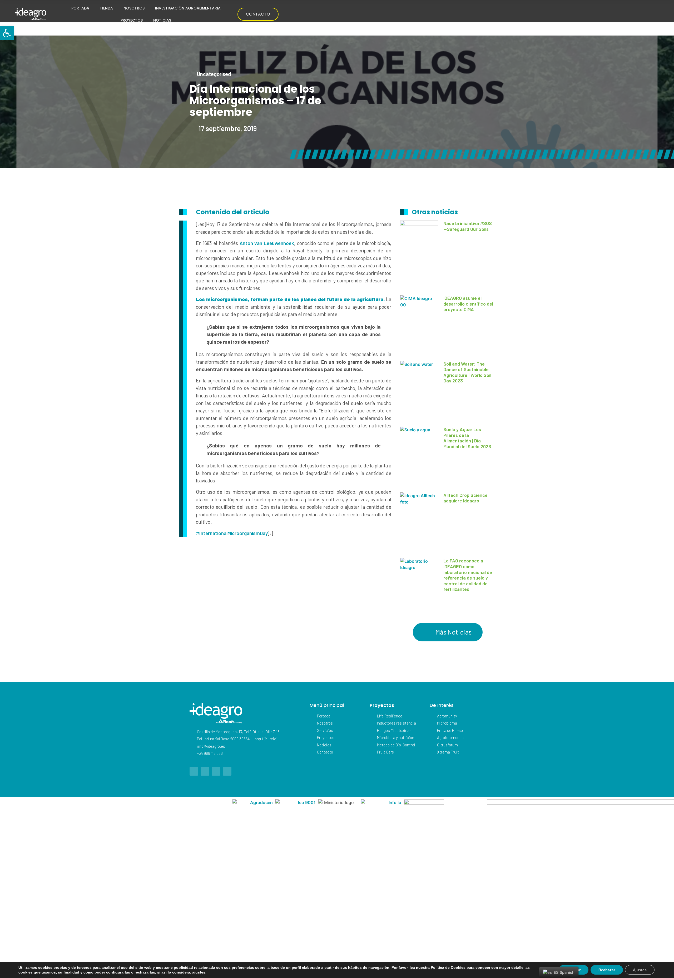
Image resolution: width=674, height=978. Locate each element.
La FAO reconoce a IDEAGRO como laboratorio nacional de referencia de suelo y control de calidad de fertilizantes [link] (467, 575)
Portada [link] (80, 8)
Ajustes (640, 970)
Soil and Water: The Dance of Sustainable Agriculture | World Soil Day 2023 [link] (467, 372)
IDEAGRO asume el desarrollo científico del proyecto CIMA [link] (468, 303)
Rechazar (606, 970)
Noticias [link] (162, 20)
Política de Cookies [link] (448, 967)
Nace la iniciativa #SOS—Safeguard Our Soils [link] (467, 226)
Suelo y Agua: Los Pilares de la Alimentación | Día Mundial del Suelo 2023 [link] (467, 437)
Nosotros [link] (134, 8)
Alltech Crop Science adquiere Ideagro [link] (465, 498)
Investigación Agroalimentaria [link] (188, 8)
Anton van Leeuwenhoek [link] (267, 243)
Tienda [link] (106, 8)
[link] (7, 33)
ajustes (198, 972)
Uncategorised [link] (214, 74)
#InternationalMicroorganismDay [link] (232, 533)
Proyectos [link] (132, 20)
